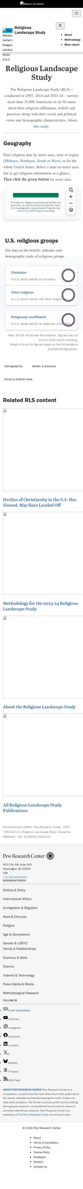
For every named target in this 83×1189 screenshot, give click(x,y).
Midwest (11, 160)
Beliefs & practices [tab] (44, 366)
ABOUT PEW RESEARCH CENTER (22, 1089)
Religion (9, 925)
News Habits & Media (18, 984)
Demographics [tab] (13, 366)
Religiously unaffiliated (28, 317)
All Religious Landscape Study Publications (32, 807)
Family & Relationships (19, 948)
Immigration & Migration (20, 908)
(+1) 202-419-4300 (15, 877)
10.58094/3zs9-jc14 (36, 836)
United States (24, 166)
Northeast (27, 160)
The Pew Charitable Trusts (33, 1114)
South (41, 160)
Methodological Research (21, 993)
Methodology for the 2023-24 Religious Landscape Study (40, 606)
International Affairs (17, 899)
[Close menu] (60, 25)
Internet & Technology (18, 975)
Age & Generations (16, 934)
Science (8, 966)
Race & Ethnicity (15, 916)
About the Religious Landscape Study (39, 707)
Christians (18, 272)
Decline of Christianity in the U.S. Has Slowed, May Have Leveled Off (39, 502)
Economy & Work (15, 957)
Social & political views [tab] (18, 379)
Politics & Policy (14, 890)
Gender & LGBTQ (15, 943)
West (55, 160)
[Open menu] (76, 13)
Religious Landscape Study (30, 30)
